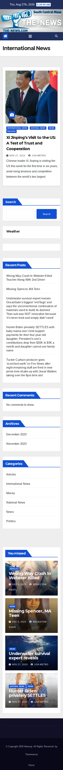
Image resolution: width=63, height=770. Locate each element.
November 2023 (16, 443)
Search (10, 202)
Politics (11, 131)
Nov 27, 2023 (17, 155)
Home (31, 765)
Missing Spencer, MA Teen (23, 289)
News (51, 128)
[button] (56, 36)
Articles (11, 474)
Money (10, 493)
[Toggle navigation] (30, 36)
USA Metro (38, 155)
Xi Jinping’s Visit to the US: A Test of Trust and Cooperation (31, 143)
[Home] (5, 36)
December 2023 (16, 434)
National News (38, 128)
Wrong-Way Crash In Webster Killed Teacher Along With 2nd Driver (30, 580)
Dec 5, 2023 (19, 584)
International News (17, 128)
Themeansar (31, 754)
